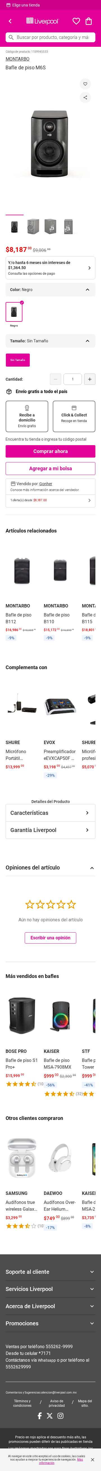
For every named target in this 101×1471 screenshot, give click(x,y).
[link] (22, 591)
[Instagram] (60, 1415)
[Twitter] (49, 1415)
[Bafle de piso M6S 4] (68, 227)
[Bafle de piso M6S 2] (33, 227)
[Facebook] (40, 1415)
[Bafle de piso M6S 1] (15, 227)
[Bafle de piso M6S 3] (50, 227)
